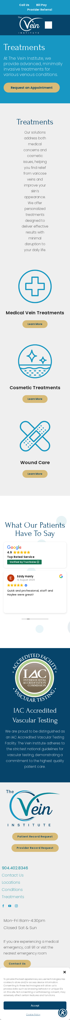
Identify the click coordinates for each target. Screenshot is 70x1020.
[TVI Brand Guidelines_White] (30, 25)
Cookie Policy (33, 1014)
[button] (64, 972)
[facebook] (3, 905)
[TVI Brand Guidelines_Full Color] (33, 808)
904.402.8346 (15, 868)
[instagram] (16, 905)
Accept (35, 1005)
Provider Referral (39, 10)
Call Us (24, 5)
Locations (11, 882)
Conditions (12, 889)
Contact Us (13, 875)
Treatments (13, 897)
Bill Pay (41, 5)
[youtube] (9, 905)
